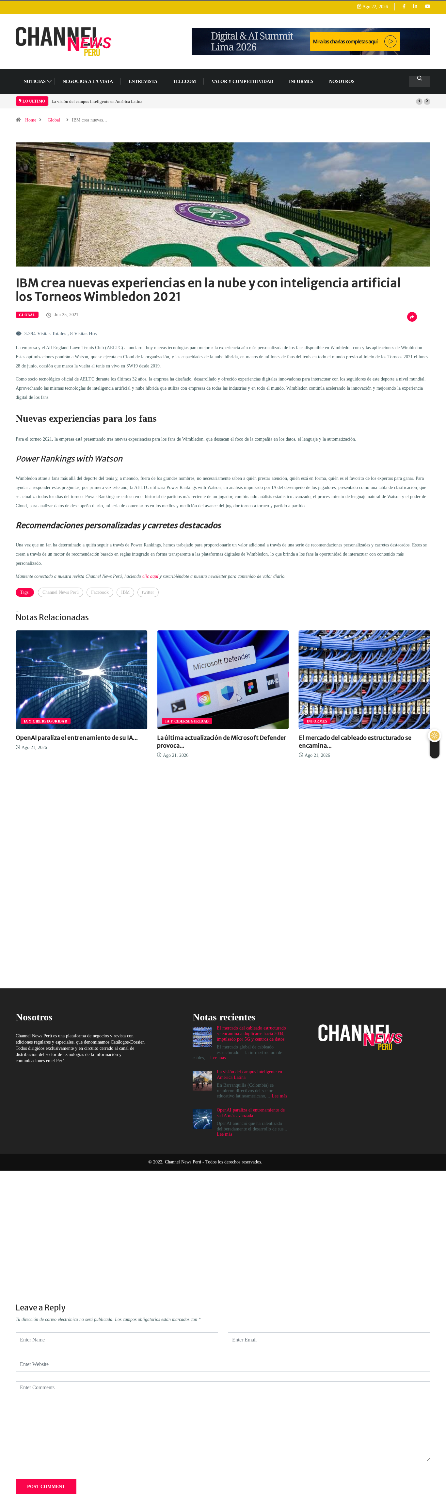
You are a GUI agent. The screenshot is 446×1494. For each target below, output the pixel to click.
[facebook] (404, 6)
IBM (125, 592)
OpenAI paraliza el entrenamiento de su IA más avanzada (102, 101)
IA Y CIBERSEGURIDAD (51, 721)
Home (30, 120)
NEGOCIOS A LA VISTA (88, 81)
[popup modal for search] (419, 81)
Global (54, 120)
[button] (419, 101)
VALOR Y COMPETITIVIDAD (242, 81)
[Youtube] (427, 6)
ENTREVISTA (143, 81)
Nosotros (342, 81)
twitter (148, 592)
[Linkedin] (415, 6)
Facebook (100, 592)
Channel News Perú (60, 592)
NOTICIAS (35, 81)
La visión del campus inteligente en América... (368, 737)
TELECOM (184, 81)
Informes (301, 81)
